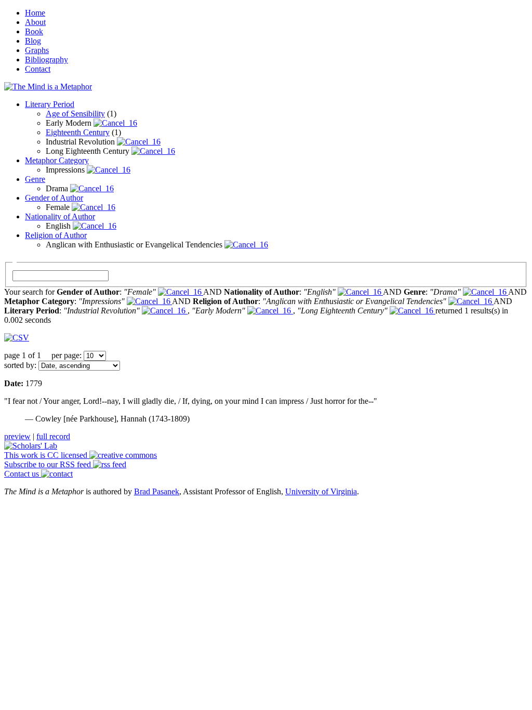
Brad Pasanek (156, 491)
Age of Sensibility (75, 113)
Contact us (22, 473)
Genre (35, 179)
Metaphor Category (57, 160)
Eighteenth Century (78, 132)
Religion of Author (56, 235)
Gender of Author (54, 197)
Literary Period (49, 104)
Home (35, 12)
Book (34, 31)
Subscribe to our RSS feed (48, 464)
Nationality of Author (60, 216)
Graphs (37, 50)
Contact (37, 68)
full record (53, 436)
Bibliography (46, 59)
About (35, 22)
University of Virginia (321, 491)
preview (17, 436)
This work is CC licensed (46, 455)
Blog (33, 40)
